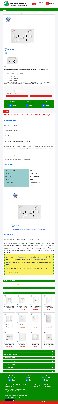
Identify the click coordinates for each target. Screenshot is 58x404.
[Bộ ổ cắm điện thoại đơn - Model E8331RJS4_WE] (22, 300)
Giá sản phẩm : (9, 88)
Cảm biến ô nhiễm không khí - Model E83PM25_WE (9, 344)
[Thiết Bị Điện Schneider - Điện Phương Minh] (15, 6)
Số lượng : (8, 90)
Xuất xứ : (11, 78)
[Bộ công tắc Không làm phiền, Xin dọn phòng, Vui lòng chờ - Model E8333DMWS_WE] (9, 318)
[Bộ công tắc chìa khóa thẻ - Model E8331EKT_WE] (35, 318)
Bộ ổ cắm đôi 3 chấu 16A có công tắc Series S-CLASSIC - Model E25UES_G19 (29, 229)
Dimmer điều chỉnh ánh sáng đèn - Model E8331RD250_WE (35, 344)
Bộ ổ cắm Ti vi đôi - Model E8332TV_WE (35, 307)
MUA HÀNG (17, 95)
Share (7, 73)
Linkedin (21, 73)
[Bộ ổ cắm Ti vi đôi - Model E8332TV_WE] (35, 300)
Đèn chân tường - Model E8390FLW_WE (22, 344)
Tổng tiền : (8, 93)
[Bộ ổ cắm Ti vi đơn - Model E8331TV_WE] (49, 300)
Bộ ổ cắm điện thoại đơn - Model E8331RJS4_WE (22, 307)
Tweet (14, 73)
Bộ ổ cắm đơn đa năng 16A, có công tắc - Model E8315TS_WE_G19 (49, 344)
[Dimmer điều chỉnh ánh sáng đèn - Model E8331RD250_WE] (35, 337)
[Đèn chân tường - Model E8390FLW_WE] (22, 337)
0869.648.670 (29, 103)
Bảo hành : (11, 80)
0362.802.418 (45, 103)
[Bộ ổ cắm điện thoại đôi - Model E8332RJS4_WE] (9, 300)
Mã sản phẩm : (10, 76)
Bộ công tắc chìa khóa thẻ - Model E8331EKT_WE (35, 326)
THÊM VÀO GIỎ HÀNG (40, 95)
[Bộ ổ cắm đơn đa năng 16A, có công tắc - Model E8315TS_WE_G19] (49, 337)
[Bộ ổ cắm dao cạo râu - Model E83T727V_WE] (49, 318)
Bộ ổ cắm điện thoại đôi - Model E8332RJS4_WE (9, 307)
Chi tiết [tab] (6, 111)
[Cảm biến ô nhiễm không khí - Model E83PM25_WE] (9, 337)
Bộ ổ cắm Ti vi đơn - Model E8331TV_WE (49, 307)
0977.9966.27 (12, 103)
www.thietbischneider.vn (16, 397)
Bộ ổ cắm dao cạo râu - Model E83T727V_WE (48, 325)
